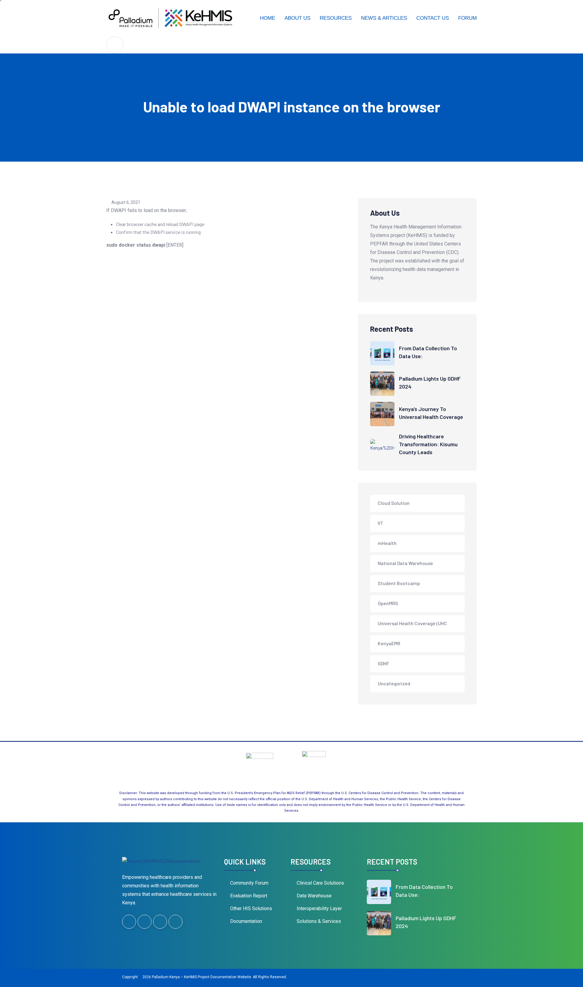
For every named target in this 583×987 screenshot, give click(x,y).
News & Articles (384, 18)
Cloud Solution (394, 503)
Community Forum (249, 883)
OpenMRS (388, 603)
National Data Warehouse (405, 563)
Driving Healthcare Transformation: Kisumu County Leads (428, 444)
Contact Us (432, 18)
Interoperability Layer (319, 908)
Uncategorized (394, 683)
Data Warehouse (314, 896)
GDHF (383, 663)
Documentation (246, 921)
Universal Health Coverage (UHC (412, 623)
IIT (380, 523)
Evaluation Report (248, 896)
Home (267, 18)
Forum (467, 18)
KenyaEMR (389, 643)
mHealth (387, 543)
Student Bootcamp (399, 583)
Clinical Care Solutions (320, 883)
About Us (297, 18)
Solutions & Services (319, 921)
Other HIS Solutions (251, 908)
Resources (336, 18)
